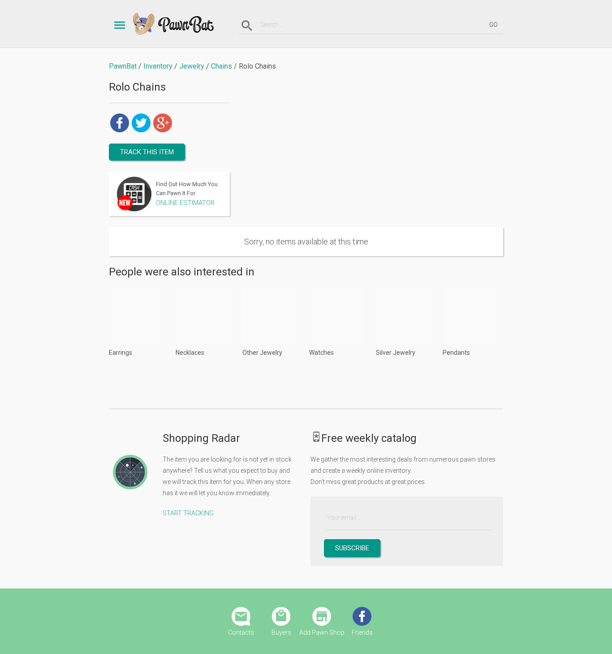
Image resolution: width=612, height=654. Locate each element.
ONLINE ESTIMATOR (185, 203)
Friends (362, 632)
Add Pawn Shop (322, 632)
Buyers (281, 632)
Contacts (241, 632)
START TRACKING (188, 513)
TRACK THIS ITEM (147, 152)
